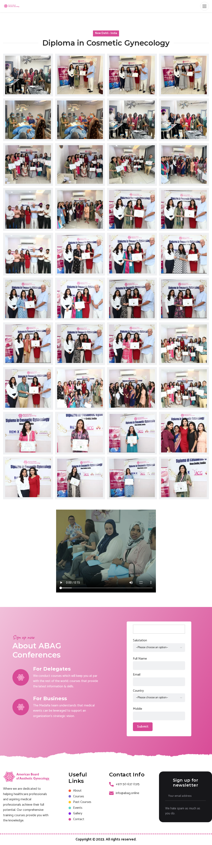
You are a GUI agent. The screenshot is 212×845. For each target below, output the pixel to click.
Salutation (140, 640)
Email (136, 674)
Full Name (140, 658)
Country (138, 691)
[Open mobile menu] (204, 6)
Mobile (137, 709)
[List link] (86, 790)
